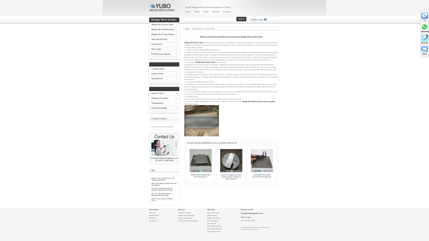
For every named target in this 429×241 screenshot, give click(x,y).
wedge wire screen (214, 218)
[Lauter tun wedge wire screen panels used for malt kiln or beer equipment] (231, 160)
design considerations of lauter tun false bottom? (162, 189)
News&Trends (154, 215)
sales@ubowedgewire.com (252, 213)
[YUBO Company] (162, 7)
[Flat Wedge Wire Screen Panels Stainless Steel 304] (262, 160)
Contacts (227, 11)
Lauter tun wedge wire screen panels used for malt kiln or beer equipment (231, 177)
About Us (152, 213)
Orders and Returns (185, 218)
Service (215, 11)
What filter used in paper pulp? (162, 200)
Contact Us (153, 221)
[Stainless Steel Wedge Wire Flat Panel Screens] (201, 160)
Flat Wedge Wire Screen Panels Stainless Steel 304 (261, 176)
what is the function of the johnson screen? (162, 179)
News (206, 11)
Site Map (152, 218)
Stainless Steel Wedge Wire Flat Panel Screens (200, 176)
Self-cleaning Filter (213, 231)
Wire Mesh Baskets (214, 226)
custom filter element (214, 229)
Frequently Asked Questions (188, 221)
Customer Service (157, 89)
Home (188, 11)
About (197, 11)
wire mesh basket (213, 213)
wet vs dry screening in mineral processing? (161, 194)
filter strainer (211, 223)
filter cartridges (212, 221)
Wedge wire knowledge (186, 215)
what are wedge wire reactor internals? (164, 184)
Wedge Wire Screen (163, 19)
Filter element (212, 215)
